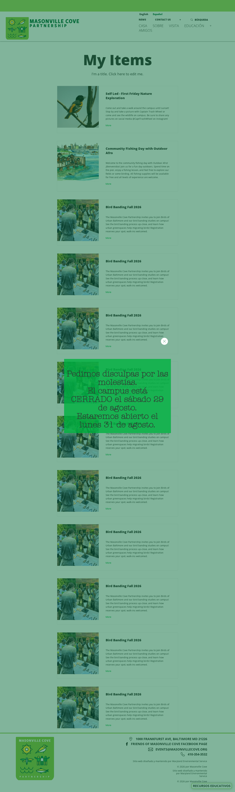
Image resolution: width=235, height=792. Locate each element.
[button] (164, 341)
